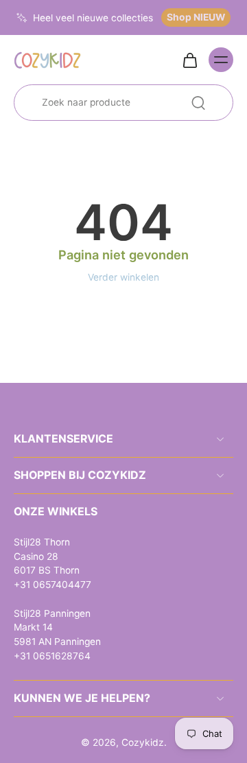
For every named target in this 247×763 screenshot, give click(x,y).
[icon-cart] (189, 59)
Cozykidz (142, 742)
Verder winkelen (123, 277)
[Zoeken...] (198, 103)
